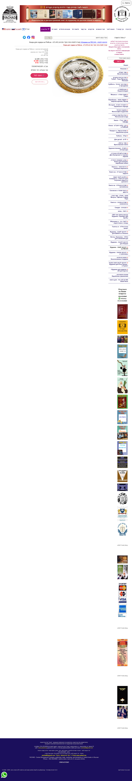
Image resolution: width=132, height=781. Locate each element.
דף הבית (128, 29)
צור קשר (83, 29)
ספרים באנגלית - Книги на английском (118, 186)
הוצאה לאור (110, 29)
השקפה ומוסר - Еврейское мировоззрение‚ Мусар (118, 100)
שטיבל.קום (121, 770)
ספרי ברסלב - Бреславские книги (121, 143)
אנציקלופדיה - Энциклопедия (122, 90)
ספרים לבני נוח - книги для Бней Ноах (119, 280)
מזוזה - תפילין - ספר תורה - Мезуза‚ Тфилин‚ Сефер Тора (119, 197)
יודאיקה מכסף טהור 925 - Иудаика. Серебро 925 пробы (119, 216)
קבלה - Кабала (121, 136)
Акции (126, 65)
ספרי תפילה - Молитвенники (122, 73)
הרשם (119, 61)
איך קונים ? (120, 29)
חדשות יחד (75, 29)
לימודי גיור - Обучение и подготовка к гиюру (119, 222)
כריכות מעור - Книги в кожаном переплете (120, 167)
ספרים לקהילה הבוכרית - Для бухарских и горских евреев (119, 155)
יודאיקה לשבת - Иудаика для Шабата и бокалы (119, 232)
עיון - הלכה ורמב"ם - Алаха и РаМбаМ (118, 126)
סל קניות (44, 29)
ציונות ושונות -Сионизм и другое (119, 191)
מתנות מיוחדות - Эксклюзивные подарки (119, 258)
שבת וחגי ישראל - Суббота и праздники (118, 85)
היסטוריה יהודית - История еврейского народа (118, 105)
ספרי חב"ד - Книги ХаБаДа (121, 121)
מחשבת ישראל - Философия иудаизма (120, 110)
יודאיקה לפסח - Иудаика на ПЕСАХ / (93, 42)
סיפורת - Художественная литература (118, 149)
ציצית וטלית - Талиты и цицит (120, 227)
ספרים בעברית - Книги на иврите (118, 172)
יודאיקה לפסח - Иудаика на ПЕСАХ (119, 248)
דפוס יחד (54, 29)
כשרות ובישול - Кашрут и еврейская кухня (119, 131)
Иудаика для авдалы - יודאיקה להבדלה (119, 270)
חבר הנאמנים (100, 29)
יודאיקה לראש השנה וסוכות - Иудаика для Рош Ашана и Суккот (118, 264)
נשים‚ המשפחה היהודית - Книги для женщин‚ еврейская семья (119, 161)
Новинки (123, 69)
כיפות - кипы (122, 211)
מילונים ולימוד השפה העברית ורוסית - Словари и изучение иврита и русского (118, 179)
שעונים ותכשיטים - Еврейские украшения (120, 275)
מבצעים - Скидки (121, 207)
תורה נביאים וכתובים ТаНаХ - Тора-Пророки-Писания (119, 79)
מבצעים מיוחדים (64, 29)
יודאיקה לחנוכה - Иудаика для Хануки (119, 242)
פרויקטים (91, 29)
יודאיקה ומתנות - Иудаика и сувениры (118, 253)
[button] (126, 3)
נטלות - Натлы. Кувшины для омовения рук (119, 237)
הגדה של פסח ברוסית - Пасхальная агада (119, 116)
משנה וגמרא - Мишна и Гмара (119, 95)
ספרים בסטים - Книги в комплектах (119, 203)
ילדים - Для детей (120, 139)
